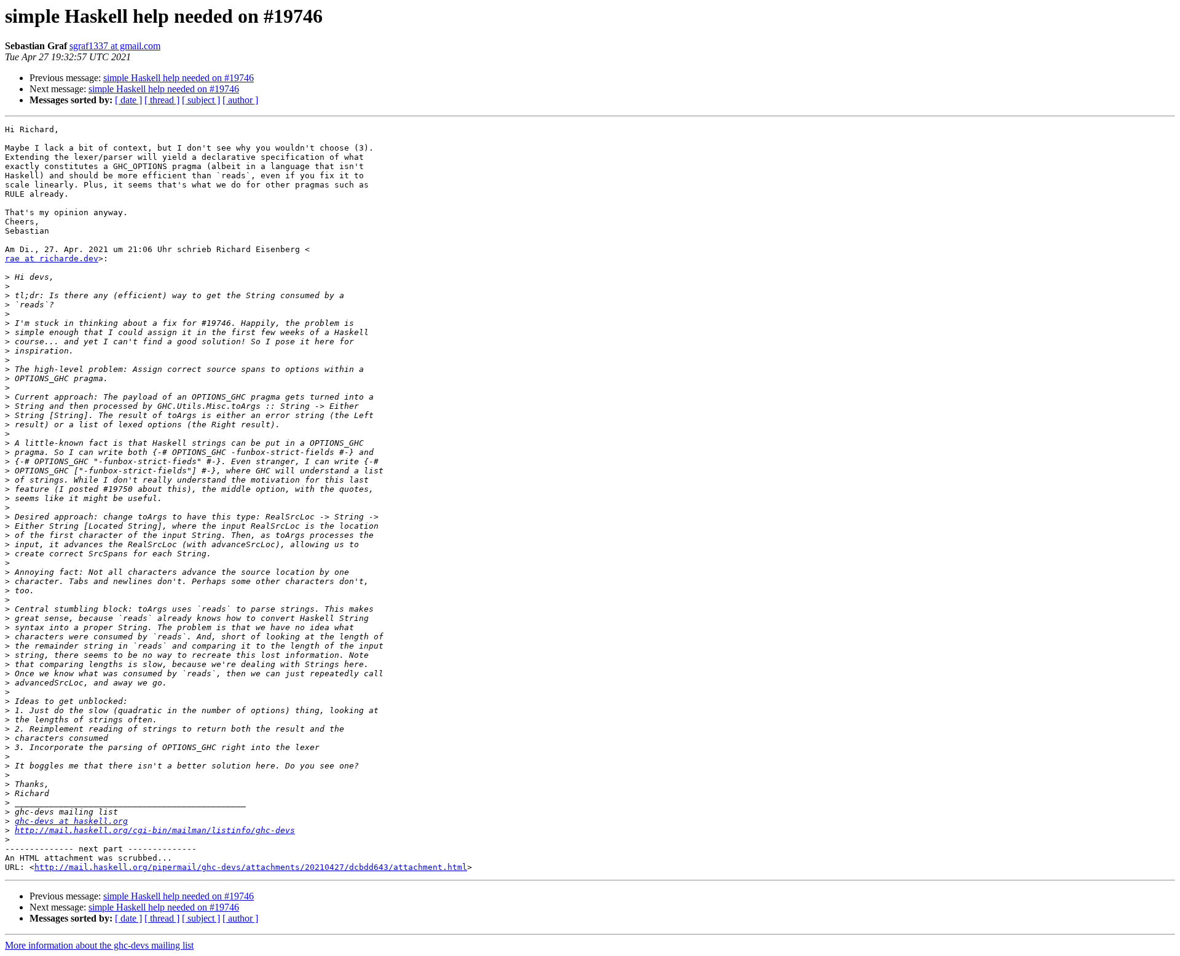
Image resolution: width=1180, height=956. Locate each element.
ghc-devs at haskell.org (71, 821)
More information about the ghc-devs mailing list (99, 945)
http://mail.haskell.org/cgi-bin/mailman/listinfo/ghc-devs (155, 830)
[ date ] (128, 100)
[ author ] (240, 100)
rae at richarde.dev (51, 258)
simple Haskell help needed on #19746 (178, 78)
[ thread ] (161, 100)
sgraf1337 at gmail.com (114, 46)
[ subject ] (201, 100)
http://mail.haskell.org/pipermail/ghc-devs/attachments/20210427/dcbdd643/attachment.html (250, 867)
